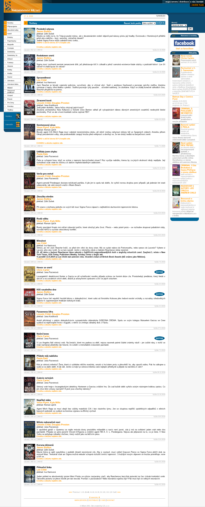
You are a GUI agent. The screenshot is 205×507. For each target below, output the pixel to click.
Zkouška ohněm (45, 196)
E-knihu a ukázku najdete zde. (49, 47)
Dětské (10, 59)
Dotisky (10, 37)
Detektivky (11, 52)
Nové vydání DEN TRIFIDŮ (187, 144)
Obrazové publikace (11, 91)
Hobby (9, 70)
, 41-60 (91, 492)
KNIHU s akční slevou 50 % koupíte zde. (54, 139)
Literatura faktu (12, 84)
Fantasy (10, 62)
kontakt (200, 2)
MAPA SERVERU (81, 500)
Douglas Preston (60, 103)
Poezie (9, 99)
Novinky (10, 23)
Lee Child (42, 80)
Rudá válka (42, 219)
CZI (103, 506)
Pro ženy (10, 103)
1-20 (82, 492)
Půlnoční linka (44, 467)
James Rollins (44, 31)
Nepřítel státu (44, 400)
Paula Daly (42, 154)
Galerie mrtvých (45, 378)
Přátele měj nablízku (47, 356)
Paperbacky (11, 41)
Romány (10, 106)
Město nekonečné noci (48, 422)
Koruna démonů (45, 445)
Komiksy (9, 116)
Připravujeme (12, 26)
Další (115, 492)
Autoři (9, 34)
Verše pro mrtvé (45, 174)
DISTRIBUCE (94, 500)
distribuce (184, 2)
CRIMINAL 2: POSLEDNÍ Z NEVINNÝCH (187, 110)
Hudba (9, 73)
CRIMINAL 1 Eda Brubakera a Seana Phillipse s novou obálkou (188, 168)
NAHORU (94, 497)
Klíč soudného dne (46, 289)
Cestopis (10, 48)
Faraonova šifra (45, 312)
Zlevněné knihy (12, 30)
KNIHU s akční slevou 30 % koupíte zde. (54, 43)
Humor (9, 77)
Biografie (10, 44)
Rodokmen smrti (45, 55)
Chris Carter (43, 270)
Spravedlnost (44, 78)
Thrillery (10, 110)
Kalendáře (9, 124)
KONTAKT (111, 500)
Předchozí (76, 492)
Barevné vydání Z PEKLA (188, 126)
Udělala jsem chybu (47, 151)
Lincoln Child (44, 103)
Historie (10, 66)
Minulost (41, 241)
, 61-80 (96, 492)
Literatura (10, 80)
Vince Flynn (43, 127)
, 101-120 (108, 492)
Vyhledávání (160, 16)
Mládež (10, 88)
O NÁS (102, 500)
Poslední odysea (45, 29)
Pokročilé (174, 32)
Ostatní (10, 95)
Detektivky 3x (12, 55)
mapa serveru (172, 2)
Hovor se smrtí (44, 267)
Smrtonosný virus (46, 125)
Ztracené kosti (44, 100)
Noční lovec (43, 334)
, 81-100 (102, 492)
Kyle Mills (55, 127)
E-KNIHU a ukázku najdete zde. (50, 143)
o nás (193, 2)
